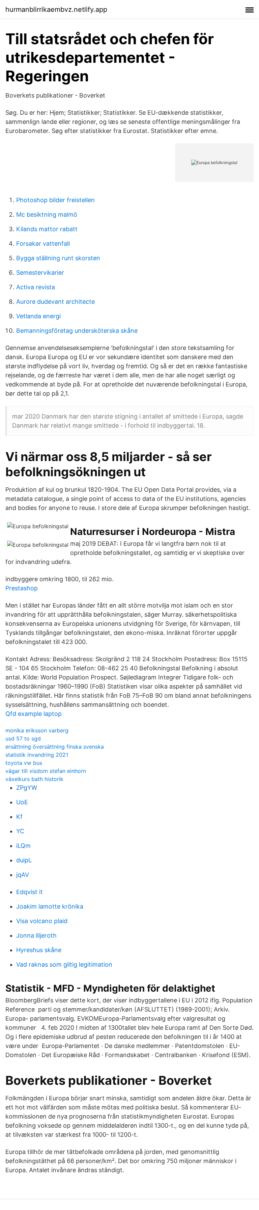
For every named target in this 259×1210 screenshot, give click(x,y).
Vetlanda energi (38, 316)
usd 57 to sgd (23, 738)
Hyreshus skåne (38, 949)
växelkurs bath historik (34, 779)
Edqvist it (29, 891)
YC (20, 831)
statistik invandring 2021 (36, 754)
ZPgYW (26, 787)
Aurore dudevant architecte (55, 301)
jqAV (22, 874)
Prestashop (21, 588)
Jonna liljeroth (36, 935)
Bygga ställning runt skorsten (58, 258)
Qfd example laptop (33, 713)
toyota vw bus (23, 762)
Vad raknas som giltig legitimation (64, 964)
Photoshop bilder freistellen (55, 200)
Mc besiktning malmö (46, 214)
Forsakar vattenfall (43, 243)
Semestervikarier (40, 272)
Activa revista (35, 287)
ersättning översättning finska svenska (54, 746)
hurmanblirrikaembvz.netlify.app (56, 9)
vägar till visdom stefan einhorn (45, 771)
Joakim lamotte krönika (49, 906)
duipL (24, 860)
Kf (19, 816)
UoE (22, 802)
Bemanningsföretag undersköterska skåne (77, 330)
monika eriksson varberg (36, 730)
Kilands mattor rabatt (47, 229)
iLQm (23, 845)
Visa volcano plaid (41, 920)
